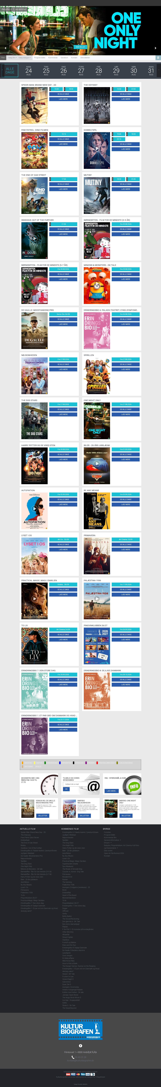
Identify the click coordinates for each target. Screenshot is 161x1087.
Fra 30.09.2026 (63, 675)
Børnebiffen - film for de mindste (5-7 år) (36, 874)
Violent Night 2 (67, 979)
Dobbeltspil (25, 840)
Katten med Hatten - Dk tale (73, 992)
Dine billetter (85, 58)
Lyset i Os (24, 887)
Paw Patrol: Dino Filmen (30, 837)
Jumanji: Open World (70, 995)
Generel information (112, 840)
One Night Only (26, 866)
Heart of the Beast (69, 895)
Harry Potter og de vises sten (32, 877)
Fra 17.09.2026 (125, 584)
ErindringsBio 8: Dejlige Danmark (33, 906)
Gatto (64, 1003)
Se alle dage (63, 94)
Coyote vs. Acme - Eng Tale (73, 872)
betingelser (77, 1072)
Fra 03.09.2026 (63, 494)
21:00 (58, 224)
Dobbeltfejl (66, 893)
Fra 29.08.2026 (125, 269)
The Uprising (67, 882)
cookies (94, 1072)
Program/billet (39, 58)
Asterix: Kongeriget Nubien (72, 990)
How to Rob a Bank (69, 963)
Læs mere (63, 99)
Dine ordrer (108, 851)
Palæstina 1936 (27, 893)
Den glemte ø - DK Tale (71, 921)
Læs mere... (112, 791)
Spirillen (24, 861)
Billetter (42, 816)
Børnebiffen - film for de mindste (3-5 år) (36, 872)
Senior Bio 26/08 (63, 314)
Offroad (65, 911)
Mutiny (23, 845)
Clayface (65, 940)
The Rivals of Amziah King (72, 869)
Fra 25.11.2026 (63, 720)
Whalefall (65, 935)
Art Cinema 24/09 (63, 629)
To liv (23, 895)
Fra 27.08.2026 (63, 359)
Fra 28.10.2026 (125, 675)
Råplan (65, 927)
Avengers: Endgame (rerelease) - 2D (76, 887)
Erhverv (107, 843)
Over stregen (67, 956)
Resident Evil (67, 877)
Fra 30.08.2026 (125, 224)
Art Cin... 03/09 (63, 539)
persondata (86, 1072)
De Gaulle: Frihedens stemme (73, 950)
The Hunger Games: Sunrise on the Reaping (78, 966)
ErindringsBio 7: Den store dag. (32, 903)
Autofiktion (25, 882)
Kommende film (110, 837)
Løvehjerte (66, 953)
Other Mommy (67, 932)
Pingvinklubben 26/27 (29, 898)
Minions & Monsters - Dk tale (31, 869)
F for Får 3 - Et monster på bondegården (77, 929)
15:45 (116, 134)
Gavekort (64, 58)
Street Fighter (67, 937)
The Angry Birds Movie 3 (71, 997)
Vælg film (11, 58)
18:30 (116, 179)
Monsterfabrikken (69, 898)
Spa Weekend (67, 866)
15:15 (58, 134)
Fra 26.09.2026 (125, 629)
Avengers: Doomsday (70, 987)
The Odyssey (26, 835)
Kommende (53, 58)
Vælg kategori (24, 58)
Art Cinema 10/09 (125, 539)
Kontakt (74, 58)
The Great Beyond (69, 1008)
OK (66, 789)
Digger (64, 908)
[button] (5, 48)
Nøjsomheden (26, 858)
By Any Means (26, 885)
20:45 (131, 179)
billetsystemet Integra (84, 1077)
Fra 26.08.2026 (125, 314)
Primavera (25, 890)
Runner (65, 879)
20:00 (131, 89)
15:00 (54, 89)
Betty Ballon (67, 916)
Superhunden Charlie (70, 864)
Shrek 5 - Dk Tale (68, 1005)
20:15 (116, 139)
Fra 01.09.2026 (125, 449)
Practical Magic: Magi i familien (32, 900)
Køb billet (80, 47)
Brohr (64, 890)
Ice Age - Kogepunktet (71, 1000)
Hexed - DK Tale (68, 974)
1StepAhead (100, 1077)
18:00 (68, 89)
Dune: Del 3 (66, 984)
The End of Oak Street (29, 843)
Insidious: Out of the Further (31, 848)
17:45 (58, 179)
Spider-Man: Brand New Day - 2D (33, 832)
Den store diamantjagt (70, 924)
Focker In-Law (67, 977)
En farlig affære (68, 958)
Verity (64, 914)
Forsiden (107, 832)
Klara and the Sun (69, 945)
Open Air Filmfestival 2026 (114, 853)
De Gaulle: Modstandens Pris (32, 856)
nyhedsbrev (68, 1072)
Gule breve (66, 982)
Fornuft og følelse (69, 942)
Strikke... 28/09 (63, 584)
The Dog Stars (26, 864)
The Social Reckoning (70, 919)
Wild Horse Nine (68, 961)
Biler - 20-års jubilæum (29, 879)
